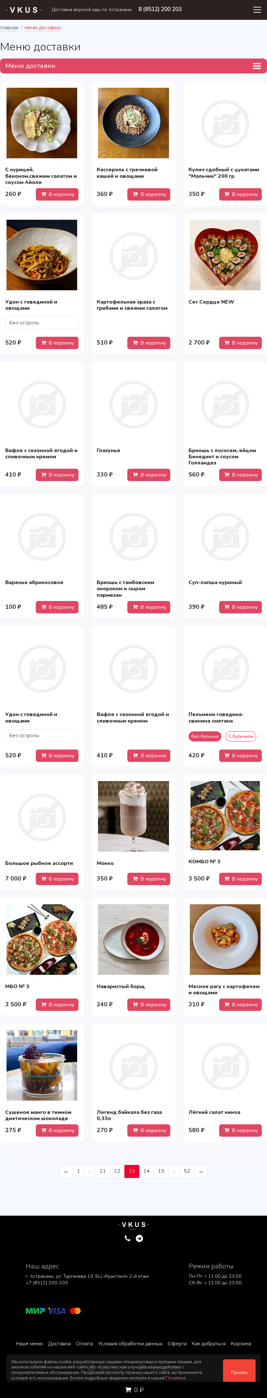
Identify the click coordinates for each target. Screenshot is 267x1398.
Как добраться (209, 1343)
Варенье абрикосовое (34, 582)
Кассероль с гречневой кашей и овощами (127, 172)
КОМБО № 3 (204, 861)
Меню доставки (30, 65)
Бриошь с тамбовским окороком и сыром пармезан (125, 588)
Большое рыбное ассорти (39, 863)
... (89, 1171)
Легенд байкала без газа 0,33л (129, 1115)
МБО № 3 (17, 986)
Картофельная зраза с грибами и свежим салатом (132, 305)
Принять (239, 1373)
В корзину (60, 194)
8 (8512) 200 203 (160, 9)
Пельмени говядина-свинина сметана (216, 717)
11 (102, 1171)
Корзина (241, 1343)
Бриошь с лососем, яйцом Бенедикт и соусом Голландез (222, 456)
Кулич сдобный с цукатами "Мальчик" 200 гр (224, 172)
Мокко (105, 863)
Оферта (177, 1343)
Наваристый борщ (121, 986)
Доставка (59, 1343)
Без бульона (204, 736)
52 (187, 1171)
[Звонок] (127, 1239)
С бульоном (240, 736)
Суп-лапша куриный (215, 582)
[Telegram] (139, 1239)
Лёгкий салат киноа (214, 1112)
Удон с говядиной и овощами (31, 305)
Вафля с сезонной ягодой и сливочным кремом (41, 453)
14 (146, 1171)
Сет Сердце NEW (211, 302)
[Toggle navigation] (257, 10)
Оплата (84, 1343)
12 (117, 1171)
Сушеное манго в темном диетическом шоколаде (38, 1115)
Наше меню (29, 1343)
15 (161, 1171)
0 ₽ (138, 1390)
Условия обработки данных (130, 1343)
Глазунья (108, 450)
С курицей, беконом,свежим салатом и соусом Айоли (41, 176)
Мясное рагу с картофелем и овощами (224, 989)
